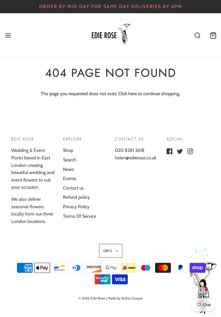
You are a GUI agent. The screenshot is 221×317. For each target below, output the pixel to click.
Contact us (73, 188)
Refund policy (76, 197)
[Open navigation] (8, 35)
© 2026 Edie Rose (91, 298)
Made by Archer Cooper (125, 298)
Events (69, 178)
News (68, 169)
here (132, 93)
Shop (68, 150)
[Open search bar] (197, 35)
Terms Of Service (79, 216)
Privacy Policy (76, 206)
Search (69, 160)
